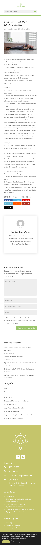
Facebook (9, 200)
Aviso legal (9, 523)
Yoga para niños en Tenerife (13, 418)
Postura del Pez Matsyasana (13, 356)
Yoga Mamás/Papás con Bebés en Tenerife (18, 415)
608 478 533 (14, 467)
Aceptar (6, 541)
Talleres (6, 392)
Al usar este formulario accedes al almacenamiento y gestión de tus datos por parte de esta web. (20, 320)
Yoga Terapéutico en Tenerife (14, 408)
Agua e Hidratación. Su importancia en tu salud (20, 363)
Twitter (18, 200)
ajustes (24, 538)
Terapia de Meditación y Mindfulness (16, 401)
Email (9, 207)
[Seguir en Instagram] (23, 457)
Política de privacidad (13, 525)
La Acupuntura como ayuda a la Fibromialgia (19, 375)
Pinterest (27, 200)
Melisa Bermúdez (12, 29)
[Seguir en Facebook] (18, 457)
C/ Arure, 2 (13, 479)
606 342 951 (14, 471)
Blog (5, 388)
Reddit (18, 204)
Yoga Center (8, 397)
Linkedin (9, 204)
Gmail (27, 204)
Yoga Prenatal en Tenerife (12, 411)
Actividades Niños (10, 404)
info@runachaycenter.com (20, 475)
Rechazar (15, 541)
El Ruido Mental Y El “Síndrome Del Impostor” (19, 369)
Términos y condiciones (13, 528)
